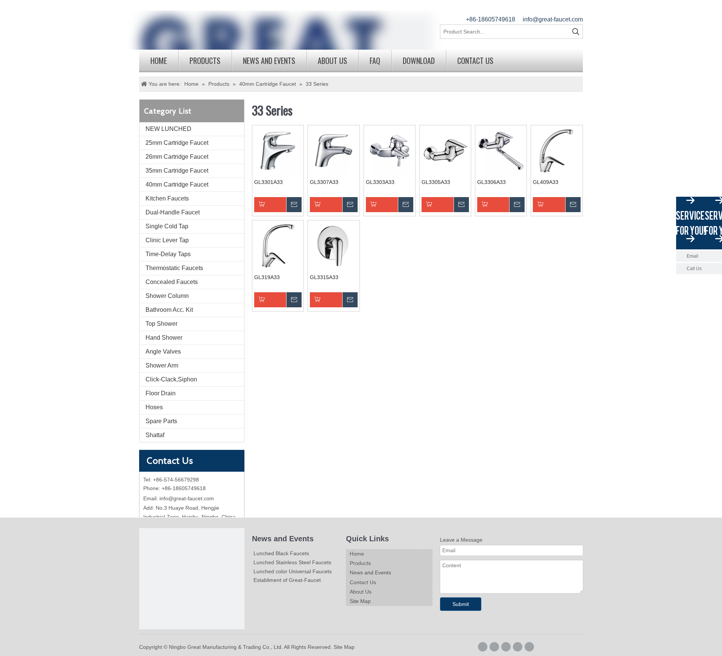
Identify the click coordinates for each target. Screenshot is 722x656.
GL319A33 (267, 277)
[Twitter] (517, 646)
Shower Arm (162, 365)
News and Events (269, 60)
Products (205, 60)
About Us (332, 60)
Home (158, 60)
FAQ (375, 60)
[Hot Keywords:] (575, 31)
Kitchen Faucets (167, 198)
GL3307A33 (324, 182)
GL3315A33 (324, 277)
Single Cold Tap (167, 226)
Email (692, 256)
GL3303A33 (380, 182)
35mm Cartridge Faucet (177, 170)
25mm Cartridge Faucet (177, 143)
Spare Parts (161, 421)
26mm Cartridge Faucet (177, 156)
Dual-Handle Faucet (173, 212)
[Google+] (494, 646)
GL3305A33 (436, 182)
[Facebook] (482, 646)
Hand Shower (164, 337)
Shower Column (167, 296)
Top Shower (161, 323)
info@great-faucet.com (553, 19)
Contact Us (475, 60)
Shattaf (155, 435)
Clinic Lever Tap (167, 240)
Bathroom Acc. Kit (169, 310)
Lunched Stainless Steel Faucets (292, 562)
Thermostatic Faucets (174, 268)
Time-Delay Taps (168, 254)
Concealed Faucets (172, 282)
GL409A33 (545, 182)
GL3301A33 (268, 182)
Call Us (694, 268)
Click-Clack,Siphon (171, 379)
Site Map (360, 601)
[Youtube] (529, 646)
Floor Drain (161, 393)
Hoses (154, 407)
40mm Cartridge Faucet (177, 184)
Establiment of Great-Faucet (287, 580)
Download (419, 60)
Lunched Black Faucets (281, 553)
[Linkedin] (506, 646)
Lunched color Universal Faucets (292, 571)
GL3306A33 (491, 182)
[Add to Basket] (278, 204)
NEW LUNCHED (168, 129)
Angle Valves (163, 351)
